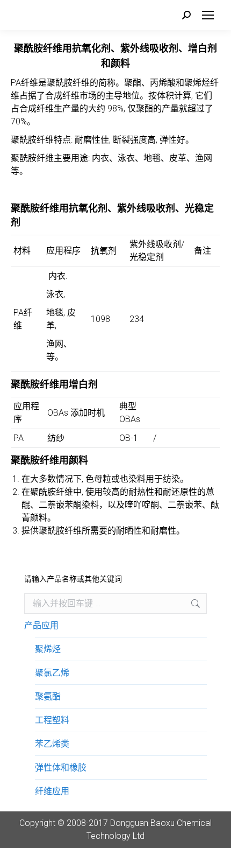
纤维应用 (52, 791)
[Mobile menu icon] (207, 15)
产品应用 (41, 625)
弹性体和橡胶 (60, 767)
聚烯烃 (48, 649)
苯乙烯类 (52, 744)
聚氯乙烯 (52, 673)
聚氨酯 (48, 696)
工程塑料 (52, 720)
